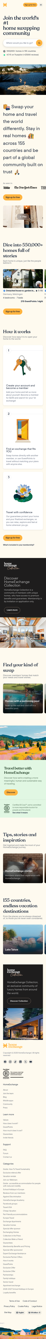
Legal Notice (37, 1306)
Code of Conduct (30, 1301)
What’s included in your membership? (18, 545)
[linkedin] (20, 1062)
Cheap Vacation (9, 1211)
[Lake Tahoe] (23, 939)
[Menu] (41, 5)
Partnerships (8, 1275)
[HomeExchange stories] (23, 868)
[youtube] (31, 1062)
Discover (11, 792)
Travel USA (7, 1207)
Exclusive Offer (9, 1268)
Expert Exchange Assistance (14, 1254)
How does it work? (10, 1123)
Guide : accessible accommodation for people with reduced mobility (22, 1184)
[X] (26, 1062)
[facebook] (5, 1062)
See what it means (20, 813)
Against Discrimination (12, 1197)
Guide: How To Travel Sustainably (16, 1169)
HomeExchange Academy (13, 1200)
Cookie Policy (23, 1306)
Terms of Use (14, 1301)
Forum (5, 1153)
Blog (5, 1097)
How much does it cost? (12, 1131)
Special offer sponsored (12, 1250)
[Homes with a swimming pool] (23, 698)
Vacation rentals (9, 1176)
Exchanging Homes (11, 1232)
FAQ (5, 1150)
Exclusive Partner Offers (12, 1257)
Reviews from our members (14, 1193)
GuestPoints (8, 1127)
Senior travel (8, 1282)
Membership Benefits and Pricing (16, 1246)
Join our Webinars (10, 1180)
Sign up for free (30, 5)
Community (7, 1104)
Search (39, 43)
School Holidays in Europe (13, 1189)
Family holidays (9, 1278)
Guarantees (8, 1134)
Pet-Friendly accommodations (15, 1214)
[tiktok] (15, 1062)
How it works (8, 1261)
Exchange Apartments (12, 1221)
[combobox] (23, 43)
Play (24, 216)
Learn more (12, 610)
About (5, 1090)
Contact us (7, 1157)
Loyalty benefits (9, 1293)
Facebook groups (10, 1204)
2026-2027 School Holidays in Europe (18, 1289)
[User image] (39, 284)
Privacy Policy (9, 1306)
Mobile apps (8, 1101)
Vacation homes (9, 1225)
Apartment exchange (11, 1286)
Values (5, 1120)
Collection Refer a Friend (13, 1239)
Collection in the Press (12, 1236)
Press (5, 1108)
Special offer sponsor (11, 1229)
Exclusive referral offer (12, 1173)
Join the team (8, 1093)
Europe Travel (8, 1218)
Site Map (8, 1312)
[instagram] (10, 1062)
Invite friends (8, 1138)
